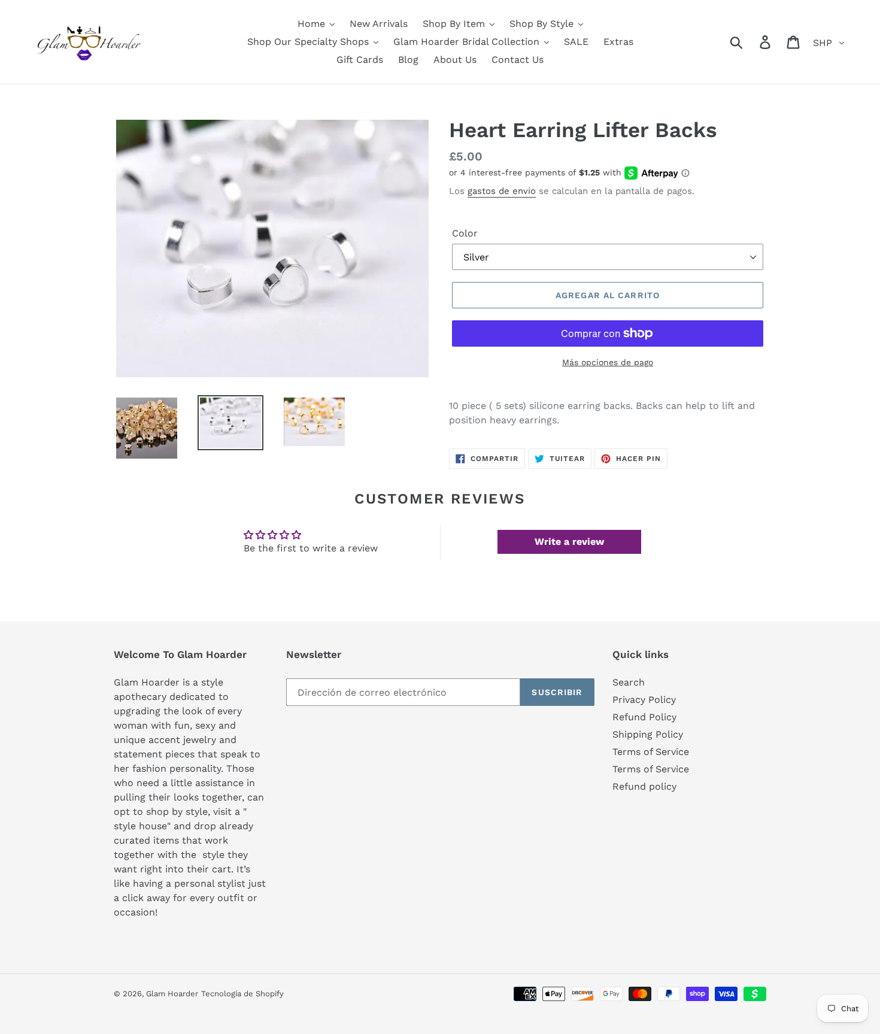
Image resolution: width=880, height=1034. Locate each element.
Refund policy (644, 786)
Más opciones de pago (607, 362)
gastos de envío (502, 191)
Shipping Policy (647, 734)
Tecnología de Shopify (242, 993)
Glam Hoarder (172, 993)
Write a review (569, 541)
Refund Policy (644, 717)
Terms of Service (650, 751)
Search (628, 682)
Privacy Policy (644, 699)
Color (465, 233)
